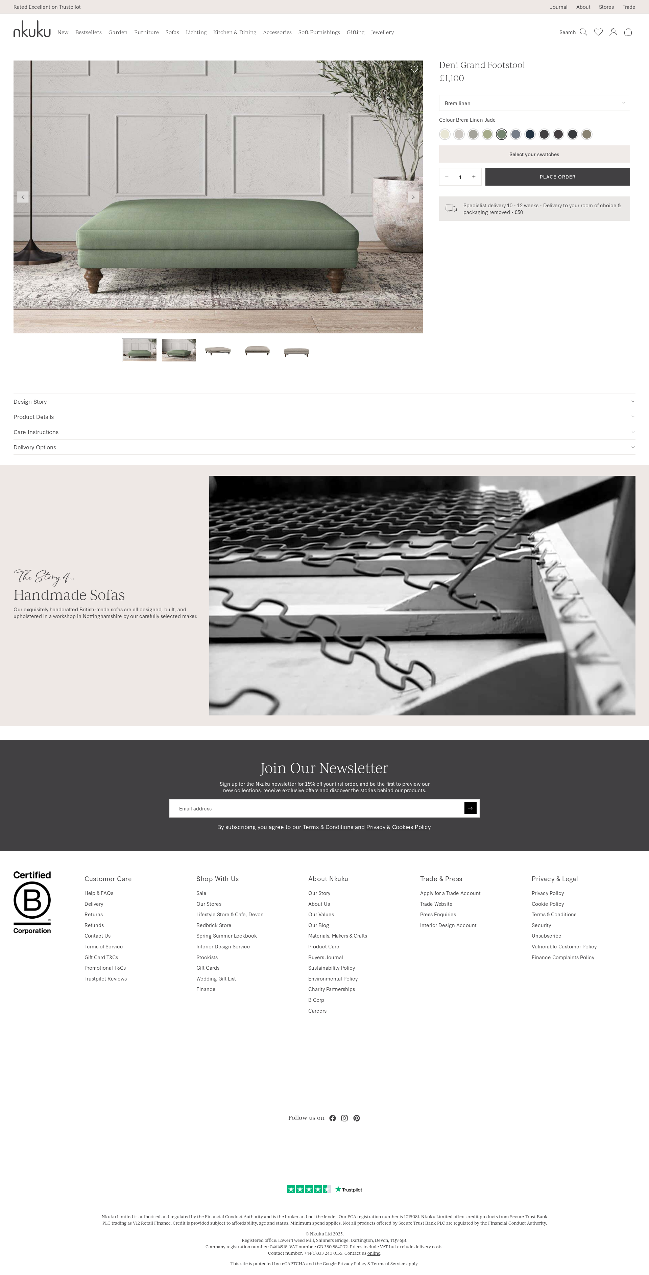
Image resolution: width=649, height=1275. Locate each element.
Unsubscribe (546, 935)
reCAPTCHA (292, 1263)
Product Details (34, 416)
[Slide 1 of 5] (140, 350)
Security (541, 924)
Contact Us (98, 935)
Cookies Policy (411, 826)
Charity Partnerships (331, 988)
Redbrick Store (214, 924)
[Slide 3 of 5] (218, 350)
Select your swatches (534, 153)
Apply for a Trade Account (450, 892)
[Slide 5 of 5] (296, 350)
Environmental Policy (333, 978)
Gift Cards (207, 967)
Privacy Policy (548, 892)
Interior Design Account (448, 924)
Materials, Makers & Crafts (337, 935)
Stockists (207, 957)
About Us (319, 903)
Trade (629, 6)
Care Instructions (36, 431)
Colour (467, 119)
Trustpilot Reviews (106, 978)
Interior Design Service (223, 946)
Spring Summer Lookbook (226, 935)
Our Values (321, 914)
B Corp (316, 999)
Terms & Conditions (328, 826)
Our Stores (208, 903)
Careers (317, 1010)
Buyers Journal (325, 957)
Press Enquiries (438, 914)
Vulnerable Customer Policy (564, 946)
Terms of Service (104, 946)
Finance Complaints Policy (563, 957)
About (583, 6)
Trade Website (436, 903)
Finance (206, 988)
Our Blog (318, 924)
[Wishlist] (598, 32)
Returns (94, 914)
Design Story (30, 401)
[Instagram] (344, 1118)
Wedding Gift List (216, 978)
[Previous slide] (23, 197)
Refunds (94, 924)
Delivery (94, 903)
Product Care (323, 946)
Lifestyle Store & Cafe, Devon (230, 914)
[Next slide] (413, 197)
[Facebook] (333, 1118)
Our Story (319, 892)
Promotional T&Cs (105, 967)
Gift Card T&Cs (101, 957)
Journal (559, 6)
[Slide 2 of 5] (179, 350)
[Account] (613, 32)
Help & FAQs (99, 892)
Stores (606, 6)
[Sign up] (470, 808)
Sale (201, 892)
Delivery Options (35, 447)
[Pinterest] (357, 1118)
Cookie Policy (548, 903)
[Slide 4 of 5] (257, 350)
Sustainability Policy (331, 967)
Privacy (375, 826)
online (373, 1253)
